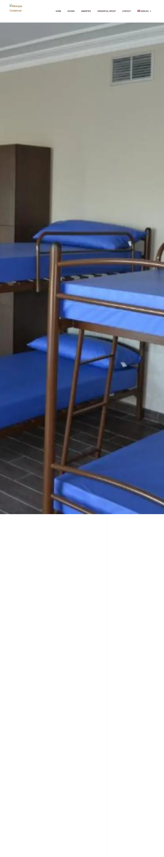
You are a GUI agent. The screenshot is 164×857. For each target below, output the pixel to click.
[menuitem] (144, 11)
